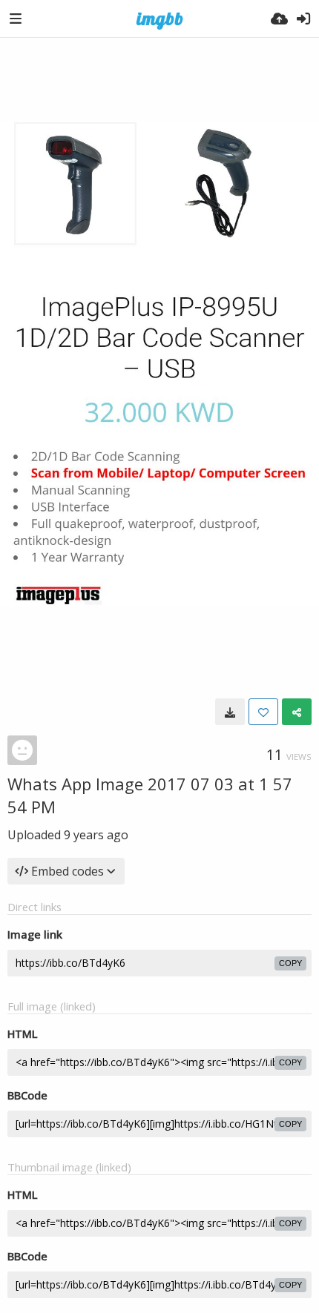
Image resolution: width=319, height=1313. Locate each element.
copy (290, 963)
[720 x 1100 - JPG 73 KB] (230, 711)
